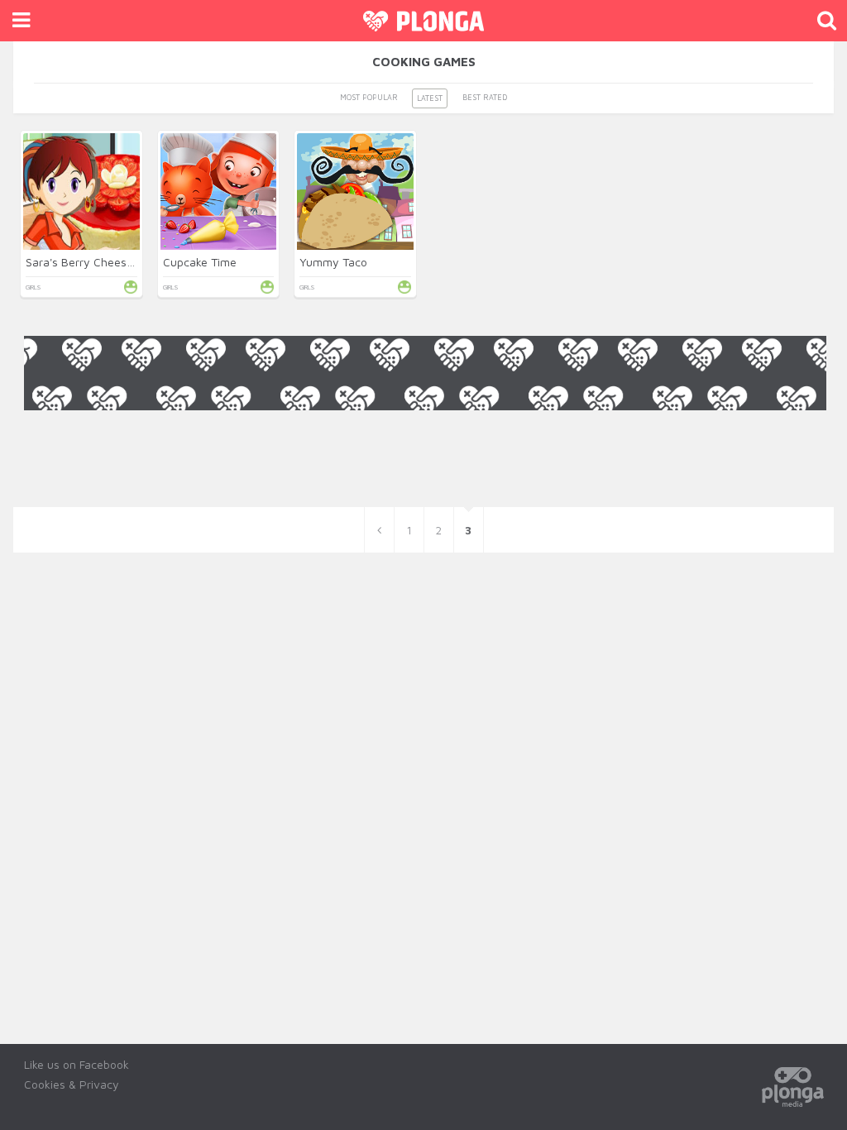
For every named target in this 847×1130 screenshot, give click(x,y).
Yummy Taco (333, 262)
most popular (369, 97)
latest (430, 98)
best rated (484, 97)
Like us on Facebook (76, 1064)
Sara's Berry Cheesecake (91, 262)
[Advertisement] (425, 447)
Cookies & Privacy (71, 1084)
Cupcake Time (200, 262)
